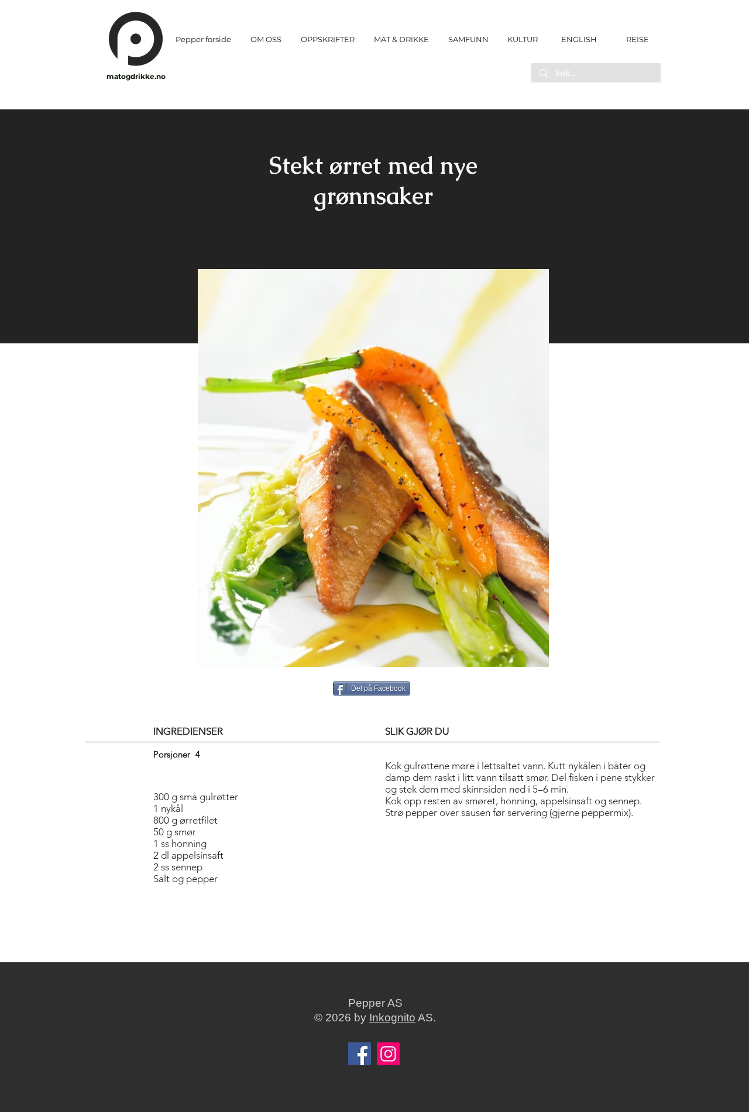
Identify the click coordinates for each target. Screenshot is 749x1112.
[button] (327, 39)
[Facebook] (359, 1053)
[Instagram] (388, 1053)
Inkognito (392, 1017)
